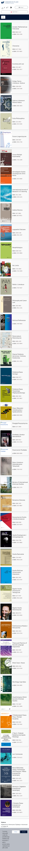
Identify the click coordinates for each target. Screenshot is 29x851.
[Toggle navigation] (3, 17)
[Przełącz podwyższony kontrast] (11, 7)
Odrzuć (15, 831)
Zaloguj (21, 7)
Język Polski (14, 11)
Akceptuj (24, 831)
